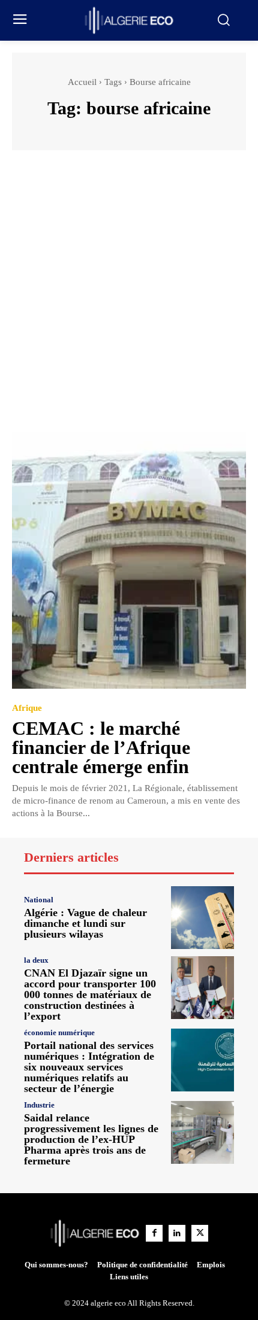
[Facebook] (154, 1233)
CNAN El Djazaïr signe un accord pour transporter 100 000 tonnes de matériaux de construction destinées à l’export (90, 994)
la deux (36, 960)
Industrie (39, 1105)
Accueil (82, 82)
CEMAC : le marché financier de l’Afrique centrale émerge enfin (101, 747)
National (38, 900)
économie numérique (59, 1032)
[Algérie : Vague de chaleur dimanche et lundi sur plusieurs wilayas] (202, 917)
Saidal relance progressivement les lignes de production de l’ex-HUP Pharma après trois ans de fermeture (91, 1139)
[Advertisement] (129, 296)
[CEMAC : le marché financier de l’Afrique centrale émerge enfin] (129, 560)
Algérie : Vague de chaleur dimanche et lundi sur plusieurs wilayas (85, 923)
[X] (199, 1233)
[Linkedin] (177, 1233)
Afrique (27, 708)
